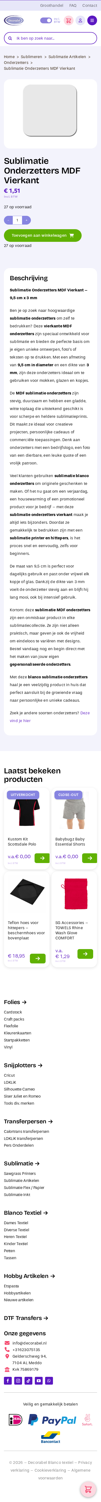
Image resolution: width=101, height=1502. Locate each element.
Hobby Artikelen (26, 1276)
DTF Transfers (23, 1318)
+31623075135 (26, 1349)
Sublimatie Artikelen (67, 56)
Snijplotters (20, 1065)
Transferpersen (25, 1121)
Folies (12, 1002)
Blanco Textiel (22, 1212)
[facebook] (8, 1381)
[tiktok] (28, 1381)
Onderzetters (16, 62)
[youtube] (39, 1381)
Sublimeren (31, 56)
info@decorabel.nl (30, 1343)
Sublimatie (18, 1163)
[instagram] (18, 1381)
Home (9, 56)
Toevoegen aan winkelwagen (39, 235)
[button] (69, 20)
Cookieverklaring (50, 1470)
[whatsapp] (49, 1381)
